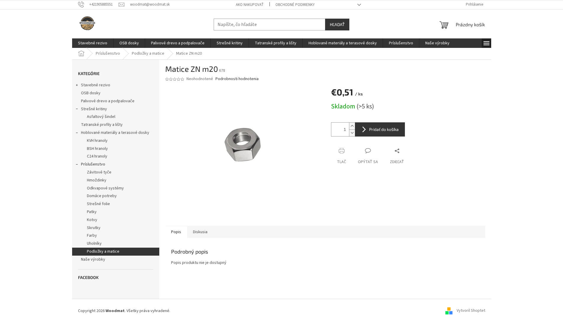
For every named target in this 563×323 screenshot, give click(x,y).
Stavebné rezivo (95, 85)
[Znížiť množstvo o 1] (352, 132)
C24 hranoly (97, 156)
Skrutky (93, 228)
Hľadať (337, 24)
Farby (92, 235)
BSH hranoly (97, 149)
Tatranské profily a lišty (102, 125)
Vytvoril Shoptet (471, 311)
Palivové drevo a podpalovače (107, 101)
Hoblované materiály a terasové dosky (115, 133)
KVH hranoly (97, 141)
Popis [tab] (176, 232)
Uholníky (94, 243)
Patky (92, 212)
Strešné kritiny (94, 109)
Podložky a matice (103, 251)
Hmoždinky (96, 180)
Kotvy (92, 220)
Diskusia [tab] (200, 232)
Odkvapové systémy (105, 188)
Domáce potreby (102, 196)
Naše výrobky (93, 259)
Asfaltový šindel (101, 117)
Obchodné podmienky (295, 4)
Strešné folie (98, 204)
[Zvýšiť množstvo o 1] (352, 126)
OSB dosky (90, 93)
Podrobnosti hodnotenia (237, 79)
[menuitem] (92, 43)
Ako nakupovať (250, 4)
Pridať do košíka (384, 129)
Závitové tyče (99, 172)
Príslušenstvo (93, 164)
